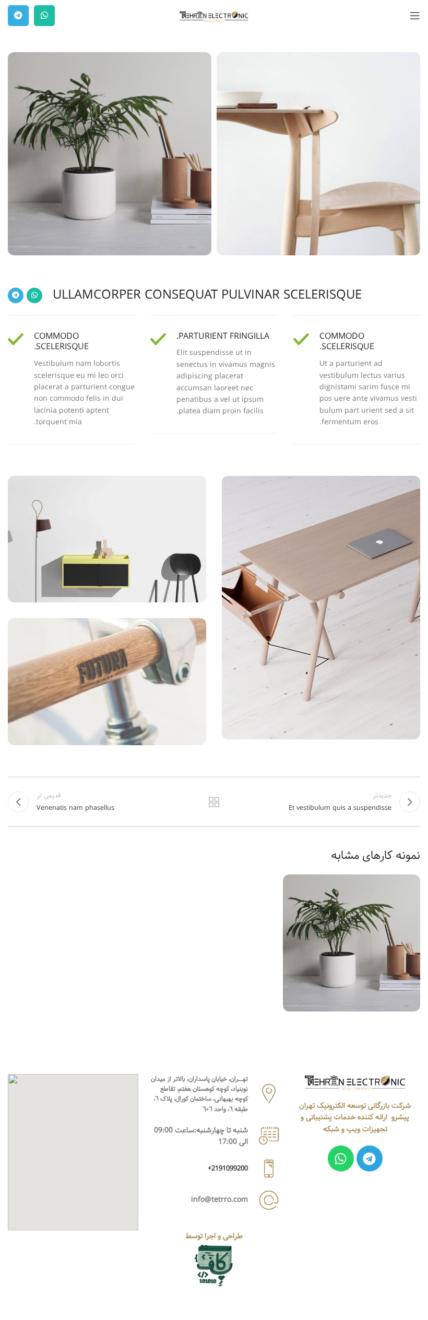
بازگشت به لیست (214, 802)
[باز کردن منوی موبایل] (415, 15)
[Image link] (355, 1082)
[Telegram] (369, 1158)
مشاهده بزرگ (292, 883)
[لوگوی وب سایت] (214, 15)
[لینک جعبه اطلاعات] (356, 379)
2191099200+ (228, 1168)
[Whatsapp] (341, 1158)
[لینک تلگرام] (18, 15)
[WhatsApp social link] (44, 15)
